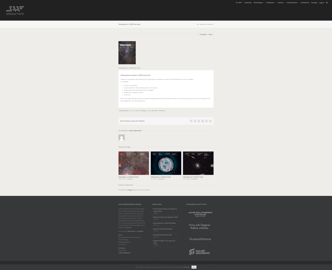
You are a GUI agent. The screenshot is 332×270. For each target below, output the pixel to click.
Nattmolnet (131, 231)
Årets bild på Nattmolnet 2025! (162, 235)
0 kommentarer (161, 110)
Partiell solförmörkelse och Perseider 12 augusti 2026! (165, 210)
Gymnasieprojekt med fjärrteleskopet (164, 223)
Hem (198, 24)
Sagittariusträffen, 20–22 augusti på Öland (164, 242)
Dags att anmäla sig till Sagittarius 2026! (165, 217)
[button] (327, 2)
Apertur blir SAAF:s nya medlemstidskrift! (195, 177)
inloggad (130, 190)
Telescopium (144, 110)
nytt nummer (154, 110)
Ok (194, 267)
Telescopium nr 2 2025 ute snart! (128, 177)
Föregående (203, 34)
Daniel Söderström (124, 110)
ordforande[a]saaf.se (124, 253)
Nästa (210, 34)
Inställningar (186, 267)
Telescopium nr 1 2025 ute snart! (161, 177)
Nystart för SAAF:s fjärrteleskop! (162, 229)
